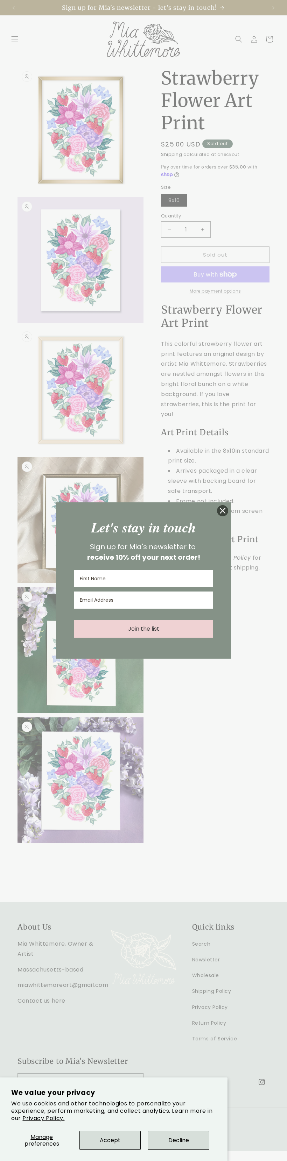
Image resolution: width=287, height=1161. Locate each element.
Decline (178, 1140)
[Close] (222, 510)
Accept (110, 1140)
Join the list (143, 629)
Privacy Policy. (43, 1118)
